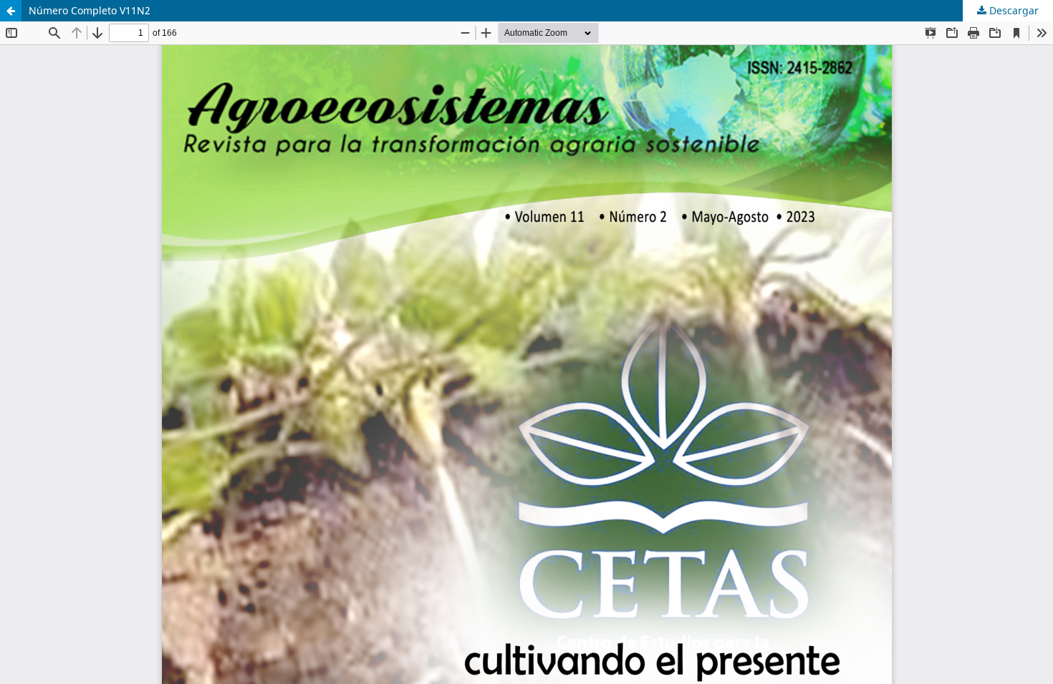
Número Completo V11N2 (89, 10)
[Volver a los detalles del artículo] (10, 10)
